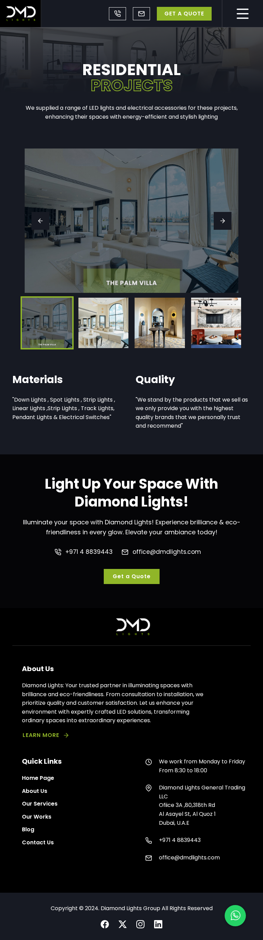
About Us (34, 791)
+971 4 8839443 (117, 13)
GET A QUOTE (184, 13)
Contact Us (38, 842)
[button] (235, 915)
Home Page (38, 778)
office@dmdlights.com (141, 13)
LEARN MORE (41, 735)
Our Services (40, 804)
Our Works (36, 817)
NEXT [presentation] (222, 221)
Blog (28, 829)
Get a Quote (132, 576)
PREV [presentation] (40, 221)
